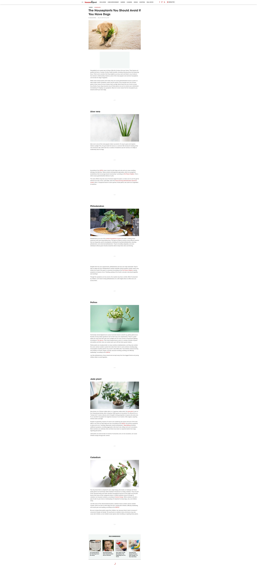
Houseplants (97, 7)
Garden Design (119, 497)
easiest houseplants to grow (113, 238)
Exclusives (103, 2)
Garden (123, 2)
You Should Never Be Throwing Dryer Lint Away (94, 554)
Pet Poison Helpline (129, 174)
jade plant (130, 411)
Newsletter (171, 2)
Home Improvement (113, 2)
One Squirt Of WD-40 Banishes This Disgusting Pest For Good (120, 554)
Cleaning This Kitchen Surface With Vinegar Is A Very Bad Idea (133, 554)
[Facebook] (159, 2)
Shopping (142, 2)
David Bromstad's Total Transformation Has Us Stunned (108, 554)
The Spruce (100, 340)
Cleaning (129, 2)
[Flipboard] (162, 2)
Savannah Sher (93, 17)
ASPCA (101, 170)
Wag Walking (127, 425)
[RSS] (164, 2)
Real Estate (150, 2)
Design (136, 2)
